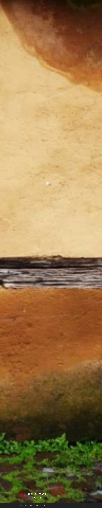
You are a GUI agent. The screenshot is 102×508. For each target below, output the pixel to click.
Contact (43, 505)
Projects (37, 505)
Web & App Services (23, 505)
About (31, 505)
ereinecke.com (38, 493)
